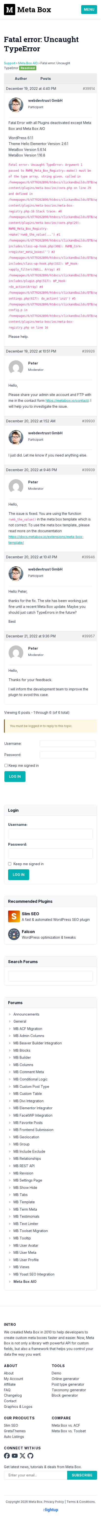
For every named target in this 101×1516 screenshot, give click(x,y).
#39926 (88, 351)
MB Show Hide (25, 1187)
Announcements (26, 1014)
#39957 (88, 636)
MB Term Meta (25, 1209)
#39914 (89, 88)
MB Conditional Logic (30, 1079)
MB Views (21, 1267)
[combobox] (50, 976)
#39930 (88, 421)
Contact (10, 1401)
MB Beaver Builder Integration (37, 1043)
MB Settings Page (27, 1180)
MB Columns (23, 1065)
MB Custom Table (27, 1093)
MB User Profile (26, 1260)
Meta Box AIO (28, 63)
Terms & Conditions (80, 1502)
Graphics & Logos (18, 1406)
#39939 (88, 470)
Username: (13, 743)
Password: (12, 755)
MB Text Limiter (25, 1224)
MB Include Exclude (29, 1151)
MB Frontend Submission (33, 1130)
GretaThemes (15, 1431)
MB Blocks (21, 1050)
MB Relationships (27, 1158)
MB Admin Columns (28, 1036)
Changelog (13, 1395)
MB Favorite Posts (28, 1123)
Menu (89, 9)
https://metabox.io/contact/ (67, 400)
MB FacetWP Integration (32, 1115)
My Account (13, 1379)
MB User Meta (24, 1252)
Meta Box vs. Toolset (69, 1431)
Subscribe (82, 1475)
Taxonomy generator (69, 1390)
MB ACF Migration (27, 1029)
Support (9, 63)
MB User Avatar (25, 1245)
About (8, 1373)
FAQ (7, 1390)
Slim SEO (11, 1425)
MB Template (24, 1202)
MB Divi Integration (28, 1101)
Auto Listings (14, 1436)
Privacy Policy (54, 1502)
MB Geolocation (26, 1137)
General (19, 1021)
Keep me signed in (24, 765)
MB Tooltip (22, 1238)
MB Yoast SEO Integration (33, 1274)
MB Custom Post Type (31, 1086)
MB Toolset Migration (30, 1231)
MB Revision (23, 1173)
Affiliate (10, 1384)
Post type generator (68, 1384)
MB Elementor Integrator (32, 1108)
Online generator (65, 1379)
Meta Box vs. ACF (66, 1425)
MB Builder (22, 1057)
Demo (56, 1373)
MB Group (21, 1144)
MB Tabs (20, 1195)
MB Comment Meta (28, 1072)
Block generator (65, 1395)
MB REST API (24, 1166)
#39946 (88, 557)
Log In (15, 776)
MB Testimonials (26, 1216)
